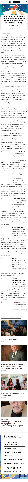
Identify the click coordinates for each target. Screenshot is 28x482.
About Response (12, 452)
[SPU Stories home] (14, 2)
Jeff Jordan (15, 302)
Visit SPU (8, 456)
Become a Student (13, 459)
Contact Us (10, 448)
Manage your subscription (11, 444)
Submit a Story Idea (14, 463)
